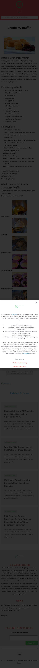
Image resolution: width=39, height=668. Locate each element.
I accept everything (19, 366)
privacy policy (26, 353)
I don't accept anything (19, 363)
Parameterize (19, 359)
